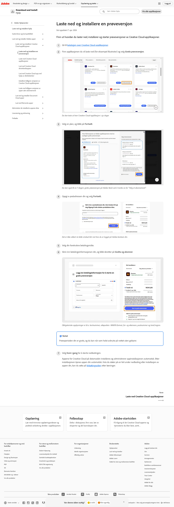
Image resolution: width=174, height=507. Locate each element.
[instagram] (28, 503)
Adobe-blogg (148, 486)
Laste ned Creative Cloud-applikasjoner (28, 60)
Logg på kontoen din (150, 448)
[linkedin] (37, 503)
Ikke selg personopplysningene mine (148, 503)
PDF (5, 464)
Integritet (147, 479)
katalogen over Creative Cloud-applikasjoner (87, 45)
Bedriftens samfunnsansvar (152, 465)
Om (145, 451)
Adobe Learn (113, 458)
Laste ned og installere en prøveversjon (28, 52)
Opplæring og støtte (88, 3)
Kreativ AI (7, 451)
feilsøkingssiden (94, 365)
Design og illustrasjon (11, 457)
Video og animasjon (10, 461)
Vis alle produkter (9, 478)
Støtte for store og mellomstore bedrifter (122, 462)
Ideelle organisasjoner (81, 451)
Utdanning (77, 448)
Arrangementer (149, 458)
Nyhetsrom (147, 462)
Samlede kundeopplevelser (47, 457)
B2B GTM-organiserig (46, 464)
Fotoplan (7, 454)
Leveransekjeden (149, 472)
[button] (159, 4)
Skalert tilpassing (44, 451)
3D (5, 468)
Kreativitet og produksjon (47, 461)
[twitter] (32, 503)
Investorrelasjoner (150, 469)
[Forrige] (82, 398)
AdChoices (166, 503)
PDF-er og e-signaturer (42, 3)
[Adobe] (5, 3)
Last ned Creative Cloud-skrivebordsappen (27, 67)
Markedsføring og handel (65, 3)
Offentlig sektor (79, 455)
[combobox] (119, 11)
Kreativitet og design (20, 3)
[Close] (124, 502)
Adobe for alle (148, 482)
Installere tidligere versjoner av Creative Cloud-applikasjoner (29, 82)
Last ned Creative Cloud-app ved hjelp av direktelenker (30, 74)
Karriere (147, 455)
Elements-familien (10, 471)
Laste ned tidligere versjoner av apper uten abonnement (30, 89)
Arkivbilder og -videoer (11, 475)
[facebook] (24, 503)
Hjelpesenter (113, 448)
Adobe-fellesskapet (115, 455)
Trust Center (148, 475)
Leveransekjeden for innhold (48, 454)
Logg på (168, 3)
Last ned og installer (115, 451)
